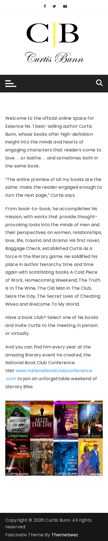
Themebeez (65, 535)
